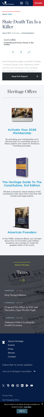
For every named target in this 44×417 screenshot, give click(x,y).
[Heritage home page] (4, 342)
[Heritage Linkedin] (22, 385)
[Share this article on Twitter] (13, 52)
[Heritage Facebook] (13, 385)
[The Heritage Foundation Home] (8, 3)
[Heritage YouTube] (31, 385)
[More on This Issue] (22, 280)
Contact (12, 356)
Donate (38, 3)
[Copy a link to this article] (29, 52)
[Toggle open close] (36, 67)
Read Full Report (20, 76)
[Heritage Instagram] (17, 385)
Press (10, 349)
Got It (22, 411)
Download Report (28, 33)
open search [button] (27, 3)
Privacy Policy (7, 395)
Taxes (10, 14)
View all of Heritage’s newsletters (16, 371)
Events (11, 345)
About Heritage (15, 341)
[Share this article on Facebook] (21, 52)
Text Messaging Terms (10, 400)
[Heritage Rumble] (27, 385)
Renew (11, 353)
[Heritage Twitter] (3, 385)
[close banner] (42, 404)
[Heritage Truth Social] (8, 385)
